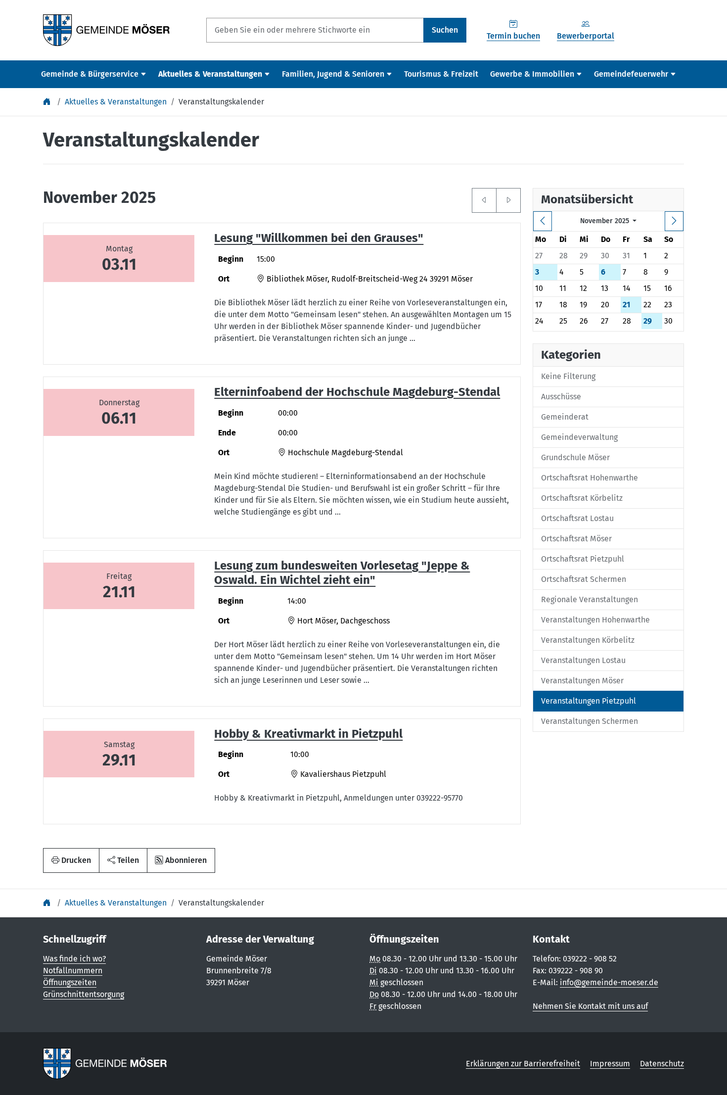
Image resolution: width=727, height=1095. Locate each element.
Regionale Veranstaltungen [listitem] (589, 599)
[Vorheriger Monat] (542, 221)
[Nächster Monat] (674, 221)
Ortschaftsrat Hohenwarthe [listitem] (589, 477)
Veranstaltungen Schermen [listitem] (589, 721)
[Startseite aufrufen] (106, 29)
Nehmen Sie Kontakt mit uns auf (590, 1006)
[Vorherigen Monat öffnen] (484, 200)
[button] (123, 860)
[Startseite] (48, 101)
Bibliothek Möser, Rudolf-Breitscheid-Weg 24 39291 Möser (369, 279)
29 (647, 321)
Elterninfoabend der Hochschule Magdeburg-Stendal (357, 392)
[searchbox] (315, 30)
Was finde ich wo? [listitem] (74, 958)
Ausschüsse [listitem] (561, 396)
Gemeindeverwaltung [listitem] (579, 437)
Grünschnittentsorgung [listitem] (83, 994)
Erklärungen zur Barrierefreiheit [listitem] (523, 1063)
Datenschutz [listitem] (662, 1063)
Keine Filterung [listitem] (568, 376)
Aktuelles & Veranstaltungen (116, 101)
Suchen (445, 30)
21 (626, 304)
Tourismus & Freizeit (441, 74)
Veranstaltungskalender (221, 101)
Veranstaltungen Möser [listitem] (582, 680)
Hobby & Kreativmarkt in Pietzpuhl (308, 734)
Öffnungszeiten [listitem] (69, 982)
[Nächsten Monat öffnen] (508, 200)
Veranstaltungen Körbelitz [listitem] (588, 640)
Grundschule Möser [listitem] (575, 457)
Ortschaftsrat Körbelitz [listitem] (582, 498)
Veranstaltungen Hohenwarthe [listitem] (595, 619)
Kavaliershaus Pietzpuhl (342, 774)
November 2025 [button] (605, 221)
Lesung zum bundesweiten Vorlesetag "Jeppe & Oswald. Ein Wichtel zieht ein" (342, 573)
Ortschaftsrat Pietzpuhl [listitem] (582, 559)
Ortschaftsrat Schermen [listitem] (583, 579)
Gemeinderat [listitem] (565, 417)
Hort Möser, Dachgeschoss (342, 620)
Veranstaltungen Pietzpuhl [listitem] (588, 701)
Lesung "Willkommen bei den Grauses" (318, 238)
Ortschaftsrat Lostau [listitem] (577, 518)
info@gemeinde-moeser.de (609, 982)
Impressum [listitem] (610, 1063)
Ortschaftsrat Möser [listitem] (576, 538)
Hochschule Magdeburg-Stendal (344, 452)
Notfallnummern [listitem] (72, 970)
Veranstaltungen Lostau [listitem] (583, 660)
